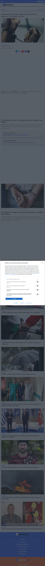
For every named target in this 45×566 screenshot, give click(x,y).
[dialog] (22, 283)
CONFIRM (14, 298)
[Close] (43, 263)
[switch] (37, 281)
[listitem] (22, 279)
